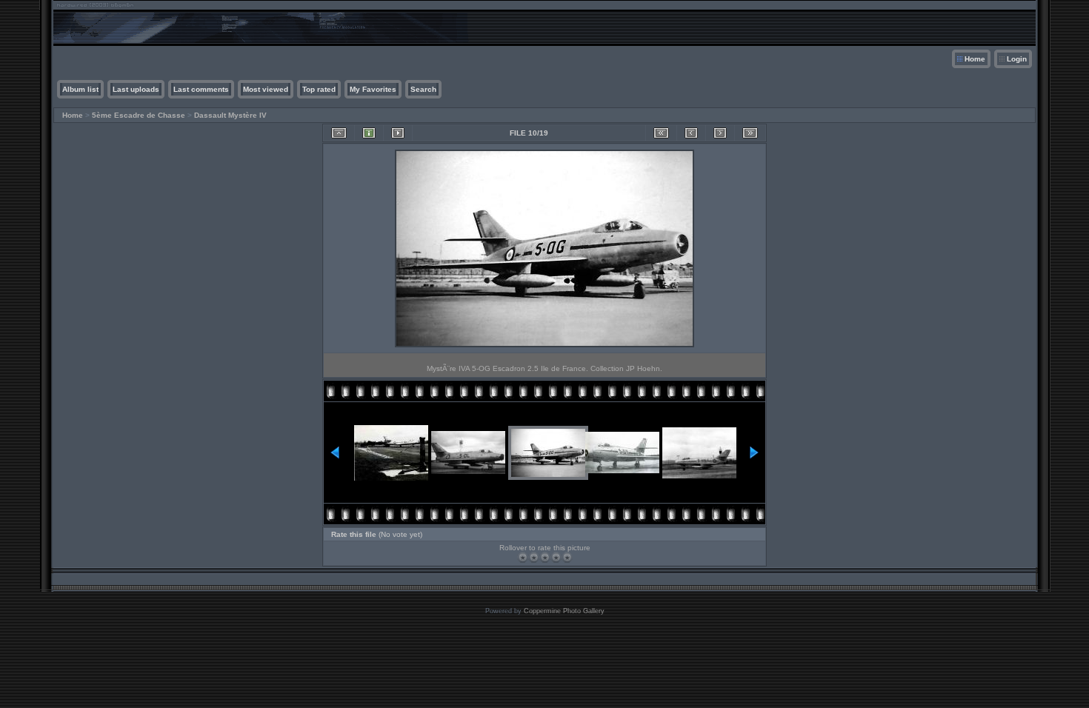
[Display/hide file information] (369, 133)
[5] (567, 557)
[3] (544, 557)
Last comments (201, 89)
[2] (533, 557)
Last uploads (136, 89)
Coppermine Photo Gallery (564, 611)
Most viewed (265, 89)
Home (975, 59)
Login (1017, 59)
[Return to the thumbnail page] (339, 133)
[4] (556, 557)
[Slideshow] (398, 133)
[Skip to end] (750, 133)
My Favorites (373, 89)
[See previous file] (691, 133)
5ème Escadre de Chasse (138, 115)
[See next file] (720, 133)
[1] (522, 557)
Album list (80, 89)
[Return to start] (661, 133)
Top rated (319, 89)
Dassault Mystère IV (230, 115)
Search (423, 89)
